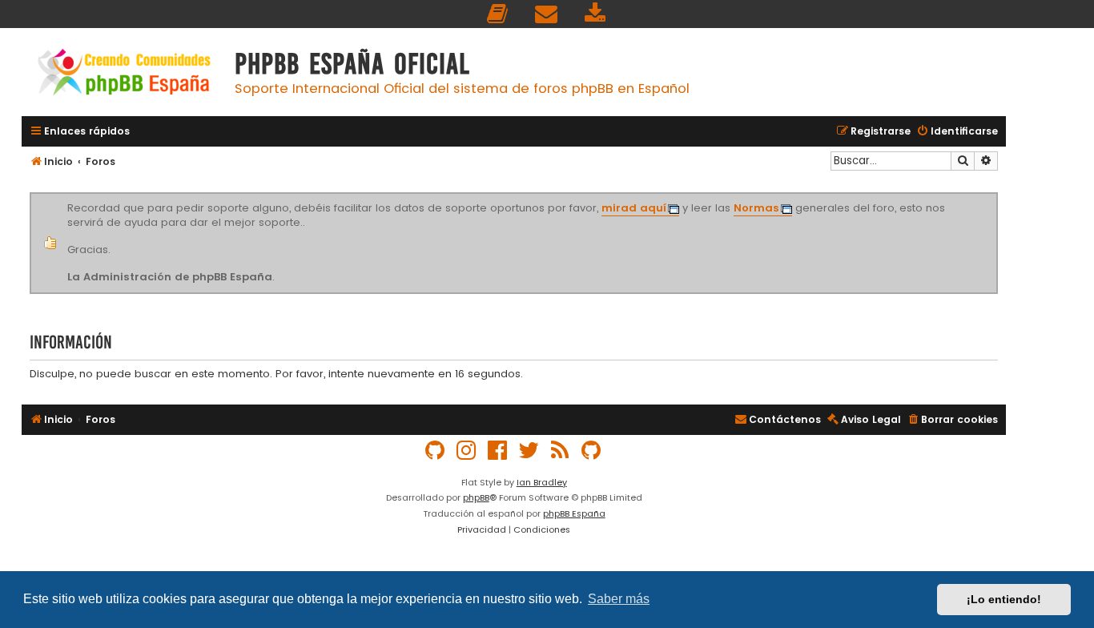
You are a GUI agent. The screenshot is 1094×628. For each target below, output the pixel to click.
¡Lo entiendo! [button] (1004, 599)
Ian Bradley (542, 482)
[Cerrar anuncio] (995, 195)
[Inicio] (124, 74)
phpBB (476, 497)
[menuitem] (498, 14)
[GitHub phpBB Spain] (435, 450)
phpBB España (574, 513)
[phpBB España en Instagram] (466, 450)
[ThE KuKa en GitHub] (591, 450)
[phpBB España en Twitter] (529, 450)
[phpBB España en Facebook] (498, 450)
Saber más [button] (619, 599)
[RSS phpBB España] (560, 450)
